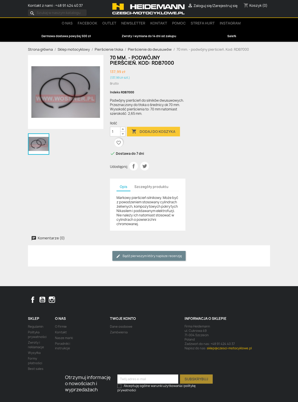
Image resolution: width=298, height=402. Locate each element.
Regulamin (35, 326)
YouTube (42, 299)
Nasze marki (64, 338)
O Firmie (61, 326)
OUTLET (109, 23)
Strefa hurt (203, 23)
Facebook (32, 299)
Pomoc (179, 23)
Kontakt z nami (40, 5)
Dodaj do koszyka (153, 131)
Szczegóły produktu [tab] (151, 186)
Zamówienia (119, 332)
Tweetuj (144, 166)
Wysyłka (34, 353)
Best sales (35, 369)
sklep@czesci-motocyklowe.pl (229, 348)
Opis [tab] (123, 186)
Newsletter (133, 23)
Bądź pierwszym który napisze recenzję (152, 256)
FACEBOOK (87, 23)
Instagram (230, 23)
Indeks (115, 92)
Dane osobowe (121, 326)
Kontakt (158, 23)
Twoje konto (123, 318)
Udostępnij (133, 166)
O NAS (67, 23)
